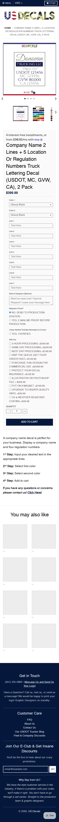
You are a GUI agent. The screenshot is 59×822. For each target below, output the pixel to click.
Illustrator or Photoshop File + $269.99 (29, 380)
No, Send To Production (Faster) (27, 315)
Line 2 (11, 231)
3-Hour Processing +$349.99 (30, 344)
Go (52, 769)
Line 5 (11, 262)
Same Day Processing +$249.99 (32, 347)
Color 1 (12, 200)
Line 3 (11, 242)
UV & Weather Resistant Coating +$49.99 (27, 399)
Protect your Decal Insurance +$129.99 (24, 372)
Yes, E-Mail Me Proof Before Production (29, 322)
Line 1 (11, 221)
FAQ (29, 720)
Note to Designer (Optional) (20, 294)
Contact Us (29, 728)
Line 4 (11, 252)
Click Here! (35, 492)
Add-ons (12, 340)
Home (8, 28)
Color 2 (12, 211)
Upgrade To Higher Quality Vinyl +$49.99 (29, 392)
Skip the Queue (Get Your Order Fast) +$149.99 (27, 357)
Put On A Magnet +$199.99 (28, 386)
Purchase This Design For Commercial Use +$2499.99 (28, 365)
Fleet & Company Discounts (29, 735)
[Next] (55, 98)
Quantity (11, 407)
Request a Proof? (16, 309)
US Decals (34, 811)
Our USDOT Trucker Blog (29, 732)
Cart (52, 3)
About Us (29, 724)
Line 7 (11, 283)
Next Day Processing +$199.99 (32, 351)
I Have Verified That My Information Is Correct (27, 330)
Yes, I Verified (21, 334)
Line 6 (11, 273)
